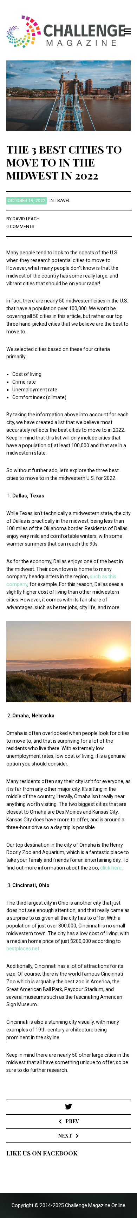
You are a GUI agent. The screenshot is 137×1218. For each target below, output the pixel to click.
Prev (72, 1121)
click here (111, 868)
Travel (62, 200)
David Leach (26, 218)
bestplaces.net (22, 948)
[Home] (68, 31)
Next (65, 1135)
